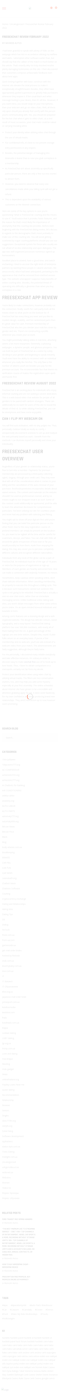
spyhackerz (7, 1141)
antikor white (8, 795)
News (5, 1074)
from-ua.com (8, 940)
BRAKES (6, 857)
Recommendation (10, 1095)
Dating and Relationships (14, 904)
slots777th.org (9, 1120)
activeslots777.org (10, 780)
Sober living (7, 1131)
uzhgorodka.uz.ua (10, 1167)
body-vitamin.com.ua (12, 847)
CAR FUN (6, 867)
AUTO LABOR (8, 806)
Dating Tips (7, 914)
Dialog (5, 924)
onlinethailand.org (10, 1079)
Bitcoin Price (8, 831)
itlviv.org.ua (7, 991)
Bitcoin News (8, 826)
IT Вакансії (7, 981)
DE (3, 919)
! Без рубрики (8, 759)
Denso (50, 1309)
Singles (5, 1115)
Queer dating (8, 1089)
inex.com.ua (7, 971)
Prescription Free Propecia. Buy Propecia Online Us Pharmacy (16, 1278)
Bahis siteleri (47, 1371)
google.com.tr (48, 1378)
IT (3, 976)
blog (4, 842)
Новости (6, 1187)
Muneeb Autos (13, 43)
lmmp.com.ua (8, 1048)
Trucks (45, 1314)
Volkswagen (9, 1318)
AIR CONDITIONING (11, 790)
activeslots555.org (10, 775)
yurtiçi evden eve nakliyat (25, 1363)
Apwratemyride (19, 1305)
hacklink (6, 1337)
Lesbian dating (9, 1033)
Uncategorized (17, 24)
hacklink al (28, 1337)
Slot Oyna (6, 1371)
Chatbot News (9, 883)
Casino (51, 1367)
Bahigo (15, 1371)
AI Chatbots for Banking (13, 785)
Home (5, 24)
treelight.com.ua (9, 1156)
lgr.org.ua (6, 1043)
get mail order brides (12, 950)
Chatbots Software (11, 888)
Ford (5, 1314)
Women (6, 1182)
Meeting (6, 1064)
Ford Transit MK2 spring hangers (17, 1219)
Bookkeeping (8, 852)
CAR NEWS (7, 873)
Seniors (5, 1110)
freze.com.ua (8, 935)
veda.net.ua (7, 1172)
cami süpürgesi (49, 1352)
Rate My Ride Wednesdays (24, 1314)
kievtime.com (8, 1012)
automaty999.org (10, 821)
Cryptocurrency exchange (14, 898)
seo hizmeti (36, 1367)
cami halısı (48, 1341)
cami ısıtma (22, 1356)
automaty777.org (10, 816)
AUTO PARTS (8, 811)
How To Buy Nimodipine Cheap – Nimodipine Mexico (15, 1266)
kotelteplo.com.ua (10, 1022)
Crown (39, 1309)
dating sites (7, 909)
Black (4, 836)
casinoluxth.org (9, 878)
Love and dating (9, 1053)
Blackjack (6, 1378)
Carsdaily (27, 1309)
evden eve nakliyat (48, 1356)
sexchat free (30, 661)
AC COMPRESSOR (10, 769)
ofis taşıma (7, 1363)
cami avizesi (23, 1352)
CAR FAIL (6, 862)
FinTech (6, 929)
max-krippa (7, 1058)
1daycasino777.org (11, 764)
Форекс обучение (11, 1198)
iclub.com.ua (8, 960)
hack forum (21, 1341)
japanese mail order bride (14, 996)
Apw (5, 1305)
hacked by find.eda (11, 955)
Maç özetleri (8, 1374)
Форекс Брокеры (10, 1193)
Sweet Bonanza (50, 1374)
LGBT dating (8, 1038)
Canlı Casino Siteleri (33, 1374)
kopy (4, 1017)
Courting (6, 893)
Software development (13, 1136)
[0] (54, 9)
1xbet (21, 1371)
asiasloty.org (8, 800)
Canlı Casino (35, 1378)
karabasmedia (8, 1007)
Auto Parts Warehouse (41, 1305)
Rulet (45, 1367)
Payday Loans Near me (13, 1084)
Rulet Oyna (24, 1378)
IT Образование (10, 986)
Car (5, 1309)
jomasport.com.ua (11, 1002)
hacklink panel (16, 1337)
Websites (6, 1177)
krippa (5, 1027)
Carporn (15, 1309)
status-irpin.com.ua (11, 1146)
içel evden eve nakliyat (20, 1367)
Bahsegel (18, 1374)
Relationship (8, 1100)
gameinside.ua (9, 945)
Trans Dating (8, 1151)
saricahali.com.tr (20, 1348)
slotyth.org (7, 1125)
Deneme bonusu (33, 1371)
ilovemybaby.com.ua (11, 965)
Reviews (6, 1105)
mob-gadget (8, 1069)
